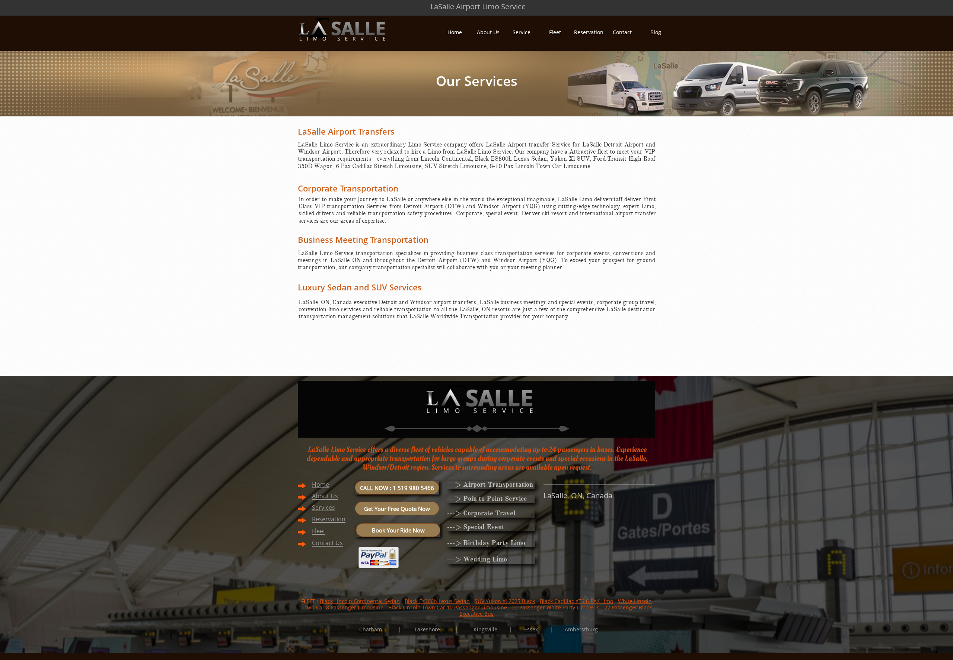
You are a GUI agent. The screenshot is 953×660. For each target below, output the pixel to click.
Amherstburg (580, 629)
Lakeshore (427, 629)
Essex (531, 629)
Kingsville (485, 629)
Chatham (370, 629)
